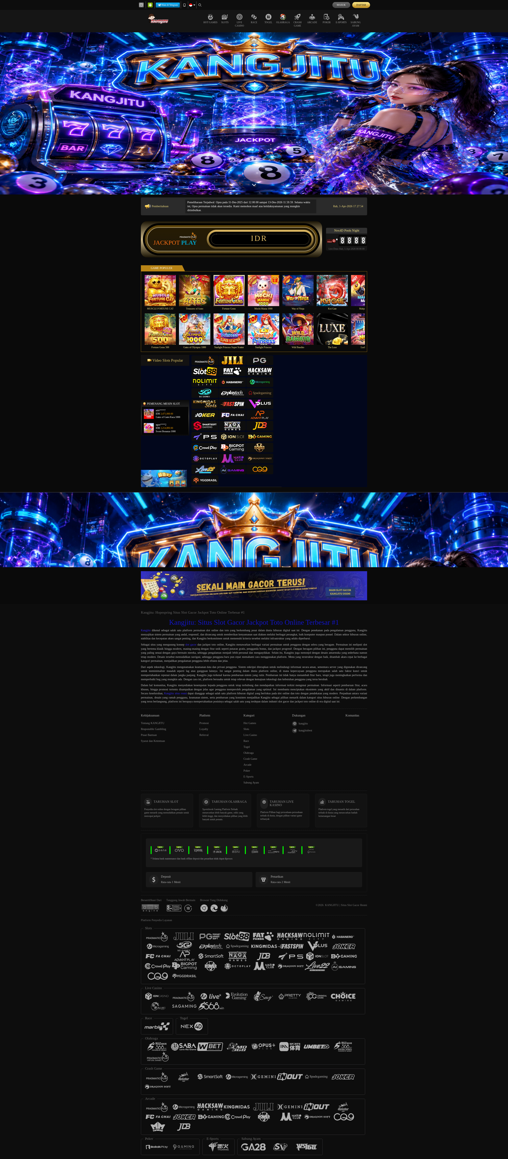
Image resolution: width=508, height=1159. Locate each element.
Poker (327, 22)
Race (254, 22)
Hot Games (210, 22)
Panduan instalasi (409, 536)
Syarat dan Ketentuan (153, 740)
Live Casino (239, 24)
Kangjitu (146, 630)
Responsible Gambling (153, 729)
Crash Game (297, 24)
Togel (268, 22)
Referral (204, 735)
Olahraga (283, 22)
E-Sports (341, 22)
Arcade (312, 22)
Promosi (204, 723)
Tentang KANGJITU (152, 723)
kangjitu (303, 723)
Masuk (341, 5)
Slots (225, 22)
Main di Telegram (169, 5)
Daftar (361, 5)
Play (189, 243)
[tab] (204, 360)
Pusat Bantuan (149, 735)
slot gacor (190, 644)
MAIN (162, 290)
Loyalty (203, 729)
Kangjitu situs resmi (175, 693)
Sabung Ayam (356, 24)
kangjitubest (305, 730)
